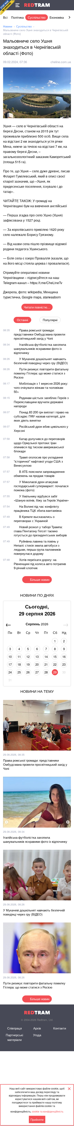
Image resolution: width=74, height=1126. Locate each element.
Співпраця (14, 1028)
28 (46, 672)
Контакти (59, 1028)
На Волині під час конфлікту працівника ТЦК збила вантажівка (37, 508)
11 (19, 656)
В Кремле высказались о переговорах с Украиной (34, 518)
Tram (37, 5)
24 (10, 672)
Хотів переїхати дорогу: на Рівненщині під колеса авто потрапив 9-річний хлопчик (40, 563)
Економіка (57, 17)
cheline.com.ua (61, 62)
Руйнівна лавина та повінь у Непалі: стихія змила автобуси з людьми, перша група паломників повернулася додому (37, 547)
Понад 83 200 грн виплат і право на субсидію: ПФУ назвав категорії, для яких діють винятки (41, 416)
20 (37, 664)
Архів (37, 1028)
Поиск (69, 5)
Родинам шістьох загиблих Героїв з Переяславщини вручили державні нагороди (41, 402)
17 (10, 664)
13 (37, 656)
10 (10, 656)
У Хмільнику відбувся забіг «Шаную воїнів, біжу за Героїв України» (41, 498)
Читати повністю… (37, 307)
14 (46, 656)
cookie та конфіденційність (47, 1111)
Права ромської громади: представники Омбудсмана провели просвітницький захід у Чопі (39, 334)
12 (28, 656)
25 (19, 672)
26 (28, 672)
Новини (7, 26)
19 (28, 664)
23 (64, 664)
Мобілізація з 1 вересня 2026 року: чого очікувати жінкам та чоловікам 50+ (41, 387)
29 (55, 672)
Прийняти (37, 1119)
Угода (37, 1035)
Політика (17, 17)
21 (46, 664)
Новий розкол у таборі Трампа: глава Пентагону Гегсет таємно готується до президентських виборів (40, 531)
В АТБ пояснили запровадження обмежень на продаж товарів (39, 473)
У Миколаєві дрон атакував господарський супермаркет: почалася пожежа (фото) (41, 486)
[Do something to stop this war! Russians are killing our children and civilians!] (7, 7)
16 (64, 656)
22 (55, 664)
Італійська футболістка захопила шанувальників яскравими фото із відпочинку (40, 348)
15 (55, 656)
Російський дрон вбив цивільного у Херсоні (41, 428)
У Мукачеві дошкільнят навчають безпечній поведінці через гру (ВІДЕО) (41, 361)
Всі (5, 17)
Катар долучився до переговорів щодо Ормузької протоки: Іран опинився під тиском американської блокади (39, 445)
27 (37, 672)
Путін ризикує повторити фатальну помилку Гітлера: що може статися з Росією (41, 373)
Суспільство (36, 17)
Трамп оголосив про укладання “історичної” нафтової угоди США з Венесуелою (38, 461)
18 (19, 664)
